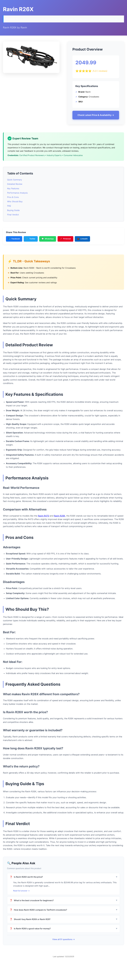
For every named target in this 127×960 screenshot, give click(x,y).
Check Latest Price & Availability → (96, 115)
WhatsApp (48, 239)
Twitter (30, 239)
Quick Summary (14, 179)
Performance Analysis (17, 193)
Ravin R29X (59, 516)
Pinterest (65, 239)
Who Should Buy (15, 201)
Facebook (14, 239)
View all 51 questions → (63, 939)
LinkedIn (82, 239)
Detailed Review (14, 184)
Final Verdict (13, 214)
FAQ (9, 206)
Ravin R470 (43, 516)
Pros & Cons (13, 197)
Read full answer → (21, 891)
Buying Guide (13, 210)
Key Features (13, 188)
